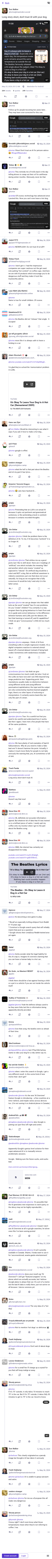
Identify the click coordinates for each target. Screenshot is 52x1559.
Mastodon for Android (35, 86)
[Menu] (48, 1556)
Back (7, 3)
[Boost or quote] (15, 96)
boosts (6, 91)
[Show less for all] (48, 3)
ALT (47, 80)
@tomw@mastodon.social (19, 775)
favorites (27, 91)
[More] (46, 96)
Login (23, 1556)
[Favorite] (26, 96)
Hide (46, 23)
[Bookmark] (36, 96)
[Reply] (5, 96)
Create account (10, 1556)
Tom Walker (15, 429)
